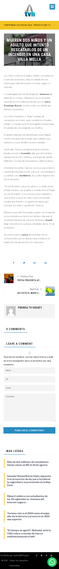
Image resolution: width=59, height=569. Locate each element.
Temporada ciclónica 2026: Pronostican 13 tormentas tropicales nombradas (28, 25)
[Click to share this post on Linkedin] (45, 263)
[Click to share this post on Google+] (35, 263)
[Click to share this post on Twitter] (24, 263)
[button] (52, 562)
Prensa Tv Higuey (30, 307)
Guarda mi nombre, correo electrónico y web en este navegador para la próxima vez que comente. (28, 360)
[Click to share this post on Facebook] (13, 263)
